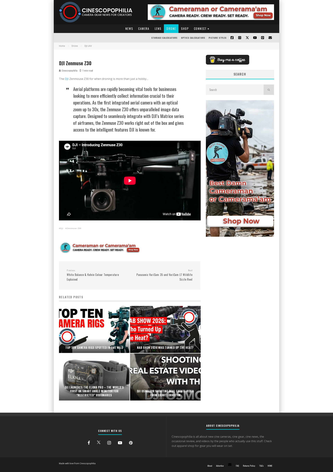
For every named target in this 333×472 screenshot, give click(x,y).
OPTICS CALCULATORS (193, 37)
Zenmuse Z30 (74, 228)
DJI (67, 79)
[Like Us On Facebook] (232, 38)
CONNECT (200, 29)
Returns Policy (249, 466)
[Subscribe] (255, 38)
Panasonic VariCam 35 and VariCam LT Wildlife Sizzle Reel (164, 275)
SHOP (185, 29)
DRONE (171, 29)
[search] (269, 90)
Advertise (220, 466)
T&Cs (261, 466)
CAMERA (143, 29)
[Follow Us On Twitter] (247, 38)
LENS (158, 29)
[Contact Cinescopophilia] (270, 38)
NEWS (129, 29)
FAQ (237, 466)
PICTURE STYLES (218, 37)
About (209, 466)
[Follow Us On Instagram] (240, 38)
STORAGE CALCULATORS (164, 37)
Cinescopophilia (69, 70)
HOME (270, 466)
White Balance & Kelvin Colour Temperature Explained (93, 275)
